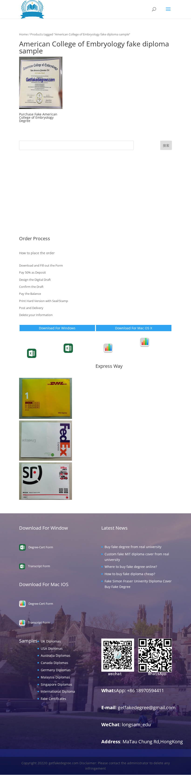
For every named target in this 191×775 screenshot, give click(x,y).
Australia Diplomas (34, 183)
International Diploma (36, 219)
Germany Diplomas (34, 197)
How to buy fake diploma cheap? (130, 574)
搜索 (166, 145)
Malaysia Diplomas (33, 205)
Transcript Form (43, 357)
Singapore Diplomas (35, 212)
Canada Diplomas (33, 190)
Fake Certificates (31, 226)
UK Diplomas (29, 169)
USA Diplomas (30, 176)
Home (23, 34)
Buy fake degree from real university (133, 547)
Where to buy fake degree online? (131, 566)
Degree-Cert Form (81, 352)
